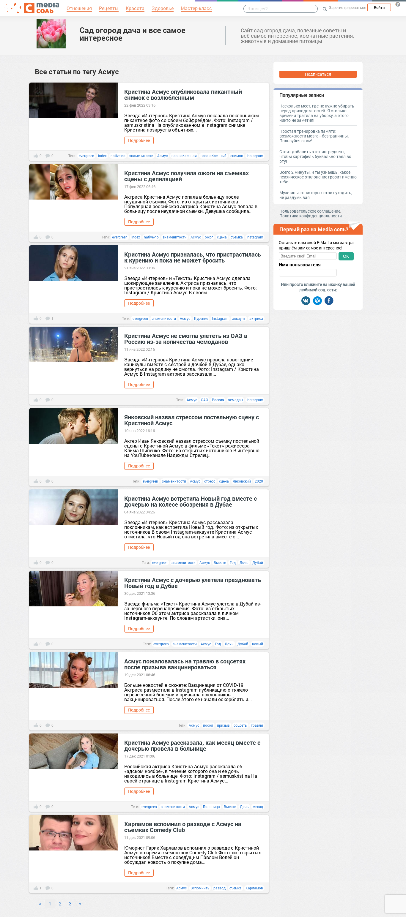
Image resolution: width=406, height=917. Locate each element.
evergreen (86, 155)
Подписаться (318, 74)
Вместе (220, 562)
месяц (258, 806)
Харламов (254, 888)
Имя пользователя (300, 264)
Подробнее (139, 140)
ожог (209, 237)
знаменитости (141, 155)
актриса (256, 318)
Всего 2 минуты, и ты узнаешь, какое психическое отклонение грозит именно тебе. (318, 176)
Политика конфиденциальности (310, 216)
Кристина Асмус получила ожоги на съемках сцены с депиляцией (186, 176)
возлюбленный (213, 155)
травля (257, 725)
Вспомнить (200, 888)
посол (208, 725)
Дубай (257, 562)
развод (219, 888)
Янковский (242, 481)
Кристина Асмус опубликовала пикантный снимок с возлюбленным (183, 94)
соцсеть (240, 725)
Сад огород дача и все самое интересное (132, 34)
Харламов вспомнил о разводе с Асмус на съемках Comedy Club (182, 827)
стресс (209, 481)
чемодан (235, 399)
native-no (118, 155)
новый (257, 643)
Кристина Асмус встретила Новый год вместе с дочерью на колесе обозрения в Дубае (190, 501)
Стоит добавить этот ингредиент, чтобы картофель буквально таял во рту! (315, 156)
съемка (237, 237)
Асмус (162, 155)
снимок (236, 155)
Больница (211, 806)
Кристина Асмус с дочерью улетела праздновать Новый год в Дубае (192, 583)
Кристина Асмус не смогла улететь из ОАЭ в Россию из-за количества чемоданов (185, 338)
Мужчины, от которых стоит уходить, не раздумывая (315, 195)
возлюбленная (184, 155)
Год (233, 562)
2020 (259, 481)
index (102, 155)
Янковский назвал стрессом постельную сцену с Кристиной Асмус (191, 420)
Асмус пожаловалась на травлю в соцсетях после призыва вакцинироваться (185, 664)
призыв (223, 725)
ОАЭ (204, 399)
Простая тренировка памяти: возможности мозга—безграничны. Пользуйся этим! (314, 135)
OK (346, 256)
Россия (218, 399)
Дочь (244, 562)
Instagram (255, 155)
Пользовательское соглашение (309, 211)
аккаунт (239, 318)
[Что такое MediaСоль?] (397, 4)
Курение (201, 318)
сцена (222, 237)
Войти (379, 7)
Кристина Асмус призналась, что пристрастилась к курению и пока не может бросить (192, 257)
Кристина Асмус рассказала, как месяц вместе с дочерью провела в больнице (192, 745)
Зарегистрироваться (347, 7)
